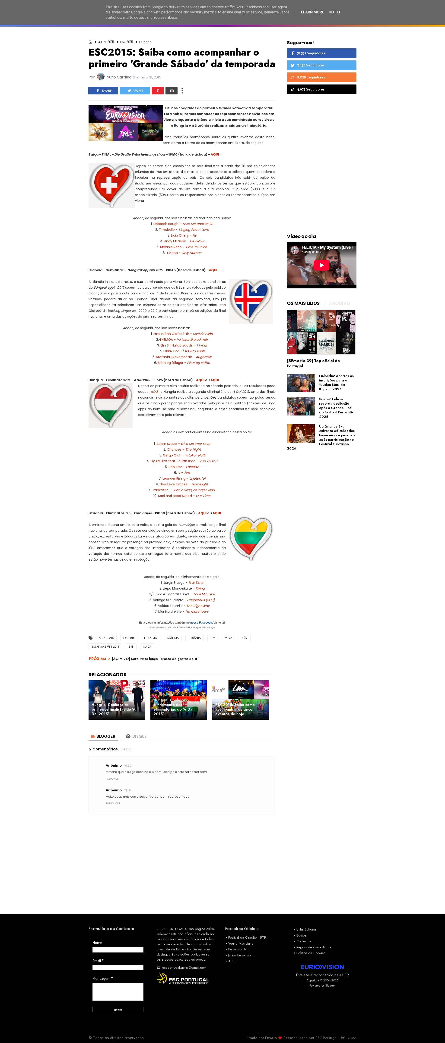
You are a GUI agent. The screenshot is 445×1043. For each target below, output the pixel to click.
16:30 (128, 766)
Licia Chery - (184, 235)
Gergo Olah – (184, 455)
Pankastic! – (184, 490)
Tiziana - (183, 252)
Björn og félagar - (184, 362)
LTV (212, 638)
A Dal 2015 (106, 42)
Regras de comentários (313, 947)
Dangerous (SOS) (201, 600)
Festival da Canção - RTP (247, 937)
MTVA (228, 638)
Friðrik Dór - (183, 351)
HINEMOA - (183, 339)
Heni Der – (183, 467)
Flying (200, 588)
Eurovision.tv (237, 949)
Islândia (173, 638)
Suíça (147, 647)
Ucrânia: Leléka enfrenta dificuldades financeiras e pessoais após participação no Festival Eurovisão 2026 (321, 437)
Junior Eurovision (240, 955)
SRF (131, 647)
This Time (195, 582)
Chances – (184, 449)
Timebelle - (184, 229)
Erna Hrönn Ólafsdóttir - (183, 333)
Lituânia (194, 638)
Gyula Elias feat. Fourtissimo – (183, 461)
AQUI (215, 154)
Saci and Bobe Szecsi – (184, 495)
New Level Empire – (184, 484)
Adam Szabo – (183, 443)
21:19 (127, 790)
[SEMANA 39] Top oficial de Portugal (313, 363)
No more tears (197, 611)
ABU (231, 961)
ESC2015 (126, 42)
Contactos (303, 941)
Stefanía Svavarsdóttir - (183, 357)
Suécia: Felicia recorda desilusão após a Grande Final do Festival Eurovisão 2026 (336, 408)
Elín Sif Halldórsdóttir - (184, 345)
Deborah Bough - (183, 224)
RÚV (245, 638)
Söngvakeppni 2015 (105, 647)
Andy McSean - (184, 241)
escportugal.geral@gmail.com (184, 967)
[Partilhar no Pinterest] (158, 90)
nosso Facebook (201, 622)
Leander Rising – (183, 478)
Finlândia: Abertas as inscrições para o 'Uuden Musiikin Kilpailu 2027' (336, 382)
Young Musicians (240, 943)
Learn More (312, 12)
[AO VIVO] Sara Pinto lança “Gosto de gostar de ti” (155, 658)
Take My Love (204, 594)
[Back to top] (433, 1032)
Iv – (184, 472)
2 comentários (103, 749)
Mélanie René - (183, 247)
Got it (335, 12)
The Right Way (198, 605)
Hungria (145, 42)
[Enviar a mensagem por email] (171, 90)
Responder (113, 779)
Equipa (301, 935)
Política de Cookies (310, 953)
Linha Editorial (306, 929)
